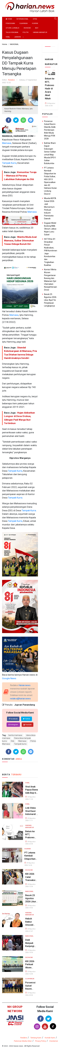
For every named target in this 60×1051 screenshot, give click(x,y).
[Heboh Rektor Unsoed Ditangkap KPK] (12, 919)
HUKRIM (35, 23)
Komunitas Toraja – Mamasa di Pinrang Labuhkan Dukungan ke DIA (20, 176)
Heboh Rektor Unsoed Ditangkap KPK (30, 924)
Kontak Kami (50, 1038)
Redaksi (11, 80)
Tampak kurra (20, 744)
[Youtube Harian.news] (45, 1026)
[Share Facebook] (8, 120)
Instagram (14, 725)
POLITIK (25, 32)
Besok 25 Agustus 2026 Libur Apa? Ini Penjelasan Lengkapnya (50, 300)
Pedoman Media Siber (23, 1041)
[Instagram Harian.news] (37, 1026)
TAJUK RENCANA (12, 32)
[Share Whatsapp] (23, 120)
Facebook (14, 719)
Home (9, 19)
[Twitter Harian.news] (48, 1019)
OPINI (35, 19)
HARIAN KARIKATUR (40, 32)
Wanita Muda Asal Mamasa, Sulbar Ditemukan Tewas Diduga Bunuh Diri (20, 240)
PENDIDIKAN (10, 23)
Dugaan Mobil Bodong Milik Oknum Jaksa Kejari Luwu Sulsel (50, 229)
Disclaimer (53, 1041)
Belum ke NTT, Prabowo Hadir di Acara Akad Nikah (49, 88)
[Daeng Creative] (15, 1023)
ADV (36, 28)
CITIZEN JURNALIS (12, 28)
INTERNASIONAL (22, 19)
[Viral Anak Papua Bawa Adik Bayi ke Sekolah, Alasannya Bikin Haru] (12, 789)
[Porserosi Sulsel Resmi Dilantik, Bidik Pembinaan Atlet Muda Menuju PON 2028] (12, 985)
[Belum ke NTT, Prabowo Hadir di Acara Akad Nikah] (12, 832)
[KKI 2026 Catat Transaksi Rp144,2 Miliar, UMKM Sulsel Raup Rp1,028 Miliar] (12, 876)
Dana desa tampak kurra (16, 739)
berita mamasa (15, 735)
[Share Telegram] (30, 120)
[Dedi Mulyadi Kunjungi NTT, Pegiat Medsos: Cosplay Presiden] (12, 942)
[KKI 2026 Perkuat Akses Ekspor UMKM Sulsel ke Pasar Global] (12, 964)
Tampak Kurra (9, 163)
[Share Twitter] (16, 120)
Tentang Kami (35, 1038)
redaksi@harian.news (20, 698)
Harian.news (24, 685)
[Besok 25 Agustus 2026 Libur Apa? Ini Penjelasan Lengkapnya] (12, 898)
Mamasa (6, 143)
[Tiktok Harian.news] (53, 1026)
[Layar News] (15, 1018)
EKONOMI (27, 28)
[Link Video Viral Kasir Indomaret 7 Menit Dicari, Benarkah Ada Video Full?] (12, 810)
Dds (12, 741)
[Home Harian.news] (30, 7)
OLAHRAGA (23, 23)
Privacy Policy (40, 1041)
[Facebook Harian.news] (40, 1019)
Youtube (28, 725)
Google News (9, 678)
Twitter (27, 719)
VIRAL (8, 37)
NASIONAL (29, 891)
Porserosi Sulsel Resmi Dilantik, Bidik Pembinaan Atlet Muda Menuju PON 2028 (50, 130)
